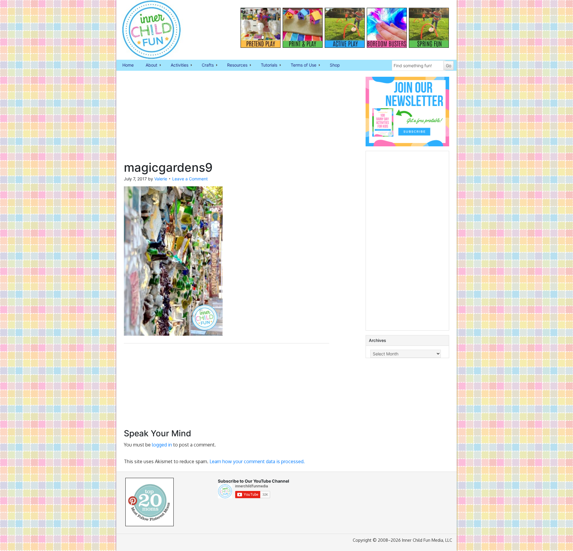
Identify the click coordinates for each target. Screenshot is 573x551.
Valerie (160, 178)
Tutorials (266, 65)
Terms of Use (300, 65)
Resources (234, 65)
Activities (176, 65)
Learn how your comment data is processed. (257, 461)
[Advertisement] (226, 118)
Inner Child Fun (146, 30)
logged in (162, 445)
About (148, 65)
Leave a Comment (190, 178)
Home (128, 64)
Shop (335, 64)
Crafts (205, 65)
